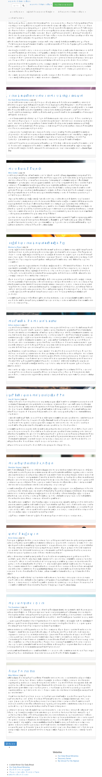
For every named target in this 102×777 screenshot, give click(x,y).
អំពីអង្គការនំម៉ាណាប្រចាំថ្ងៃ (71, 12)
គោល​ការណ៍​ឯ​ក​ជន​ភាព (18, 774)
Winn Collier (13, 173)
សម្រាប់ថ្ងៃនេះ (16, 12)
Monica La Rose (14, 247)
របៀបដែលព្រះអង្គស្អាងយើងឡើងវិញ (36, 243)
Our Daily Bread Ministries (18, 100)
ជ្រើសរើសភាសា (16, 18)
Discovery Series (64, 758)
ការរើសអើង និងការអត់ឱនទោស (32, 321)
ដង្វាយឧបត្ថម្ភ (63, 4)
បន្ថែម (11, 743)
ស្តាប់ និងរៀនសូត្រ (23, 534)
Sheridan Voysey (14, 467)
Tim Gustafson (14, 607)
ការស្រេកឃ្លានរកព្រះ (26, 603)
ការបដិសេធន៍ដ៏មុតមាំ (24, 168)
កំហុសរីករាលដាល (21, 671)
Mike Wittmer (13, 675)
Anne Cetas (12, 538)
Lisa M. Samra (14, 399)
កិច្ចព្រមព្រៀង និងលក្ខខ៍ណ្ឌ (24, 772)
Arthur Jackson (14, 325)
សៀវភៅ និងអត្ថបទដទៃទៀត (40, 12)
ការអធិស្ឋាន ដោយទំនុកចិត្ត (31, 463)
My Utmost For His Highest (68, 761)
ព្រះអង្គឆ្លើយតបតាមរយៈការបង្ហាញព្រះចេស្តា (45, 95)
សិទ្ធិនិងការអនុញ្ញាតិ (19, 769)
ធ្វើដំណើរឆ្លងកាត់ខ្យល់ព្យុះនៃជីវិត (36, 395)
